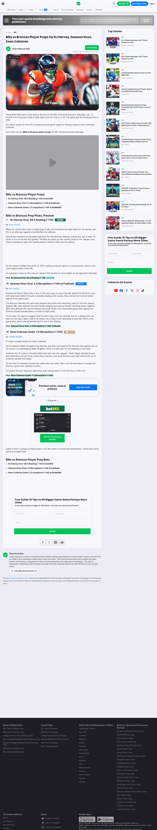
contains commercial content (19, 578)
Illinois (81, 757)
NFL (15, 32)
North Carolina (84, 775)
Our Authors (8, 821)
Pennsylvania (84, 753)
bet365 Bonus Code (125, 738)
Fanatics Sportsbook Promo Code (130, 731)
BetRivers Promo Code (126, 781)
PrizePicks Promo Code (126, 809)
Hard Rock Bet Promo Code (128, 777)
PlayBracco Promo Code (126, 802)
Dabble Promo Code (125, 788)
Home (8, 32)
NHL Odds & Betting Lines (13, 752)
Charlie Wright (15, 336)
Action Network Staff (21, 49)
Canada (82, 782)
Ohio (81, 764)
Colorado (82, 746)
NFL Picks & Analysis (49, 728)
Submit (52, 531)
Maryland (82, 739)
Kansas (82, 771)
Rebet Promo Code (124, 799)
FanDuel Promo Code (125, 767)
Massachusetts (85, 767)
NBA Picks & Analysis (49, 732)
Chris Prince (14, 224)
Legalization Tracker (87, 728)
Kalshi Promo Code (124, 749)
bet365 (49, 278)
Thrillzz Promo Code (125, 806)
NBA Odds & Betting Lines (13, 732)
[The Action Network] (78, 4)
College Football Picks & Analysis (54, 736)
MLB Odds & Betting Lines (13, 748)
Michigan (82, 760)
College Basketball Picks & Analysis (55, 739)
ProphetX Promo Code (126, 760)
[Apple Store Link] (87, 819)
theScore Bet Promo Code (127, 770)
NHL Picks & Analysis (49, 746)
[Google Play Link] (105, 819)
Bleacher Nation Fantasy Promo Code (132, 791)
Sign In (152, 4)
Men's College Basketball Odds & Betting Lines (21, 739)
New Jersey (83, 750)
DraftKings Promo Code (126, 763)
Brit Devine (14, 288)
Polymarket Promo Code (126, 742)
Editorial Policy (9, 825)
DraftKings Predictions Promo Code (131, 756)
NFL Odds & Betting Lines (13, 728)
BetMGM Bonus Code (125, 735)
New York (82, 732)
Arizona (82, 743)
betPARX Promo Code (125, 774)
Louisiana (82, 736)
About (5, 818)
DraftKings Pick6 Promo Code (129, 784)
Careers (6, 828)
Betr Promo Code (124, 795)
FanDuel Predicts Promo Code (129, 745)
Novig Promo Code (124, 752)
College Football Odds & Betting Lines (18, 736)
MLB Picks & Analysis (49, 743)
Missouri (82, 778)
